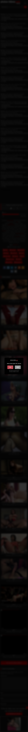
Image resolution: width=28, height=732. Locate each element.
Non (18, 367)
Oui (10, 367)
